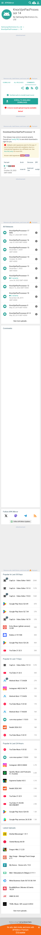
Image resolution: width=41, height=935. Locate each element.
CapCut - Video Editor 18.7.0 (19, 619)
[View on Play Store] (27, 88)
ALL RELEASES (18, 82)
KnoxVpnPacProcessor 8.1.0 (20, 313)
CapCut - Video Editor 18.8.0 (19, 581)
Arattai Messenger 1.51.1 (18, 834)
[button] (22, 88)
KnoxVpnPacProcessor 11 (19, 276)
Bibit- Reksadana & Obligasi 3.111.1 (22, 873)
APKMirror (9, 3)
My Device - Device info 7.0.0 (20, 865)
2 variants (14, 296)
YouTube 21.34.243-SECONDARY (16, 804)
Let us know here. (25, 922)
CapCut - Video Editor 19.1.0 (19, 588)
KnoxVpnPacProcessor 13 (19, 266)
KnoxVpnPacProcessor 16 (19, 240)
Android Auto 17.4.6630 (18, 712)
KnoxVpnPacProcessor (9, 29)
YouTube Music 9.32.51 (18, 735)
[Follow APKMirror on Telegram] (25, 517)
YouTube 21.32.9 (15, 796)
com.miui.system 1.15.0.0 (18, 720)
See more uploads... (20, 321)
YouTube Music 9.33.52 (18, 704)
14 (7, 166)
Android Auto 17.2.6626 (18, 696)
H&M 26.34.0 (14, 896)
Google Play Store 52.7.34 (18, 612)
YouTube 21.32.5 (15, 651)
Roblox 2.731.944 (15, 635)
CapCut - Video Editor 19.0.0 (19, 596)
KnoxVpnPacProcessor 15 (19, 248)
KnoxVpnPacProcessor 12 (19, 286)
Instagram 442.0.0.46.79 (18, 688)
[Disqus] (20, 418)
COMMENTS (31, 82)
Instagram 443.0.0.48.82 (18, 765)
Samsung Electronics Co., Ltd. (11, 27)
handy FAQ (15, 139)
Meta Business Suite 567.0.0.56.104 (22, 881)
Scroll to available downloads (22, 101)
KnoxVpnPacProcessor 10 (19, 293)
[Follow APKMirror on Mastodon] (15, 517)
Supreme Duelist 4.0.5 (17, 781)
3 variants (14, 278)
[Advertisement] (20, 57)
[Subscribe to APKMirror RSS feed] (35, 517)
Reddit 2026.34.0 (15, 788)
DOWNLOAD (6, 82)
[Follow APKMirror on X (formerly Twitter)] (6, 517)
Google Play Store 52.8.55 (18, 812)
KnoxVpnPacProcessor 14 (19, 257)
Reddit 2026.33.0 (15, 727)
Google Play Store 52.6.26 (18, 643)
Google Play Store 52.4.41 (18, 604)
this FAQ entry (8, 151)
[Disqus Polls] (21, 360)
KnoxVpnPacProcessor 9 (18, 305)
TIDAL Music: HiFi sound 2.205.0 (21, 904)
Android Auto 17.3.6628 (18, 681)
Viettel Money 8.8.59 (16, 842)
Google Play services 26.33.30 (20, 820)
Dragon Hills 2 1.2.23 (16, 850)
